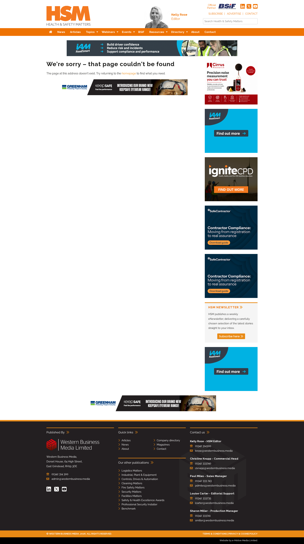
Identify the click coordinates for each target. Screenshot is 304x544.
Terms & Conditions (214, 533)
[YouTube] (255, 6)
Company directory (168, 440)
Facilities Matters (132, 496)
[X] (249, 6)
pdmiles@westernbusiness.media (215, 485)
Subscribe (215, 13)
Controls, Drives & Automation (140, 479)
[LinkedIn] (242, 6)
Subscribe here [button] (229, 336)
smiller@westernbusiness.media (214, 520)
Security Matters (131, 491)
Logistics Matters (132, 470)
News (125, 444)
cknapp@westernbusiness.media (215, 468)
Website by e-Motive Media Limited (238, 540)
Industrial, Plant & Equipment (139, 474)
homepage (129, 73)
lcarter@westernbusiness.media (214, 503)
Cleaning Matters (132, 483)
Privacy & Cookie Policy (243, 533)
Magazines (163, 444)
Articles (126, 440)
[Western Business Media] (72, 450)
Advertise (234, 13)
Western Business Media (64, 533)
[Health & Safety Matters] (68, 27)
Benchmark (129, 508)
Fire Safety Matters (133, 487)
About (125, 448)
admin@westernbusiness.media (71, 479)
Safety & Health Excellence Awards (143, 500)
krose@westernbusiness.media (214, 450)
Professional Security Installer (139, 504)
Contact (251, 13)
